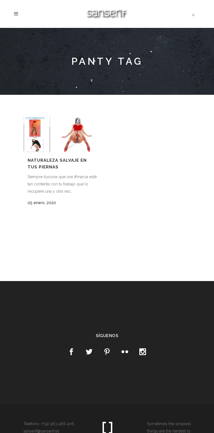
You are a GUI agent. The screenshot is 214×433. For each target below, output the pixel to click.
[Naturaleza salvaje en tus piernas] (62, 135)
